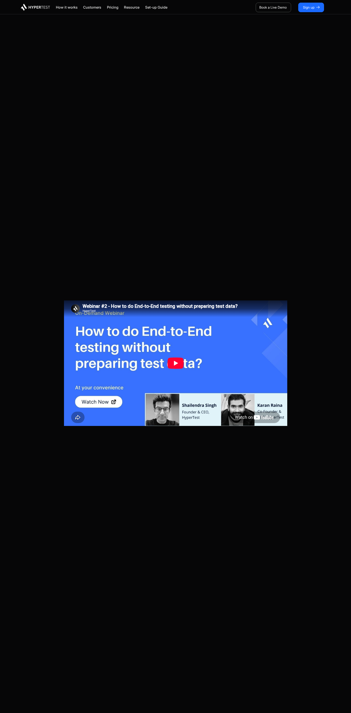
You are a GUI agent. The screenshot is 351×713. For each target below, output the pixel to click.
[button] (69, 7)
